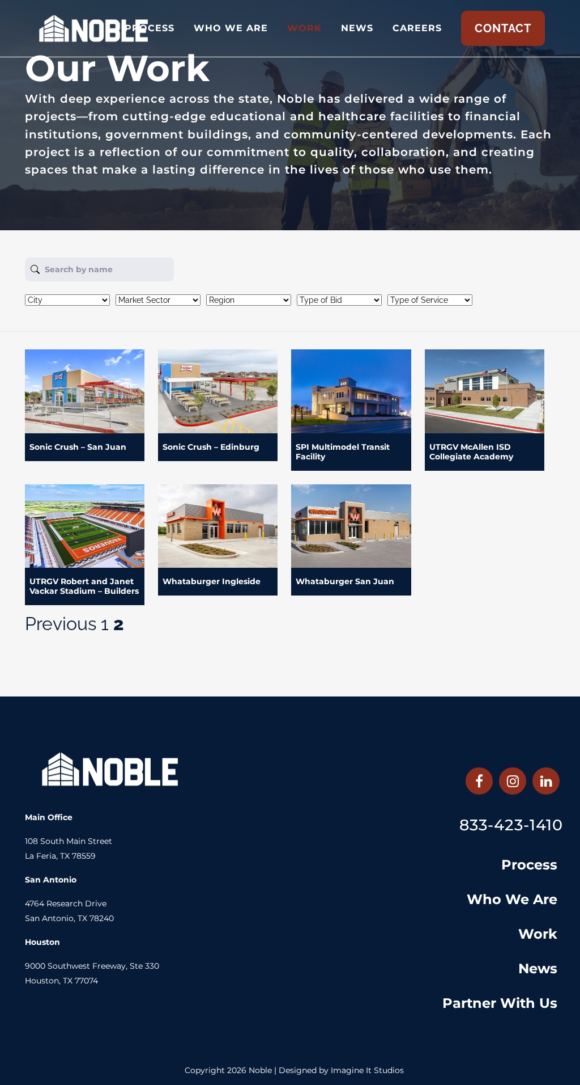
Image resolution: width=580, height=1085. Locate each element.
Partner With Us (499, 1003)
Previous (60, 623)
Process (529, 864)
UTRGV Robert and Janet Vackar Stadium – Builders (84, 586)
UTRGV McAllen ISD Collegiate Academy (471, 452)
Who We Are (512, 899)
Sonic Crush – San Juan (77, 447)
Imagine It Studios (367, 1070)
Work (537, 934)
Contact (503, 28)
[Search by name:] (283, 269)
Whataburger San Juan (345, 581)
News (537, 968)
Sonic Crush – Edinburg (211, 447)
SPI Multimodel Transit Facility (343, 452)
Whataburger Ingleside (212, 581)
